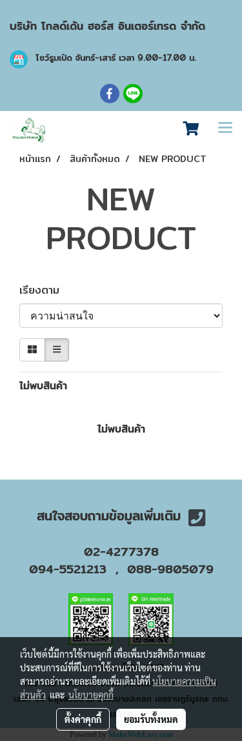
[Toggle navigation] (225, 129)
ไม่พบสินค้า (43, 386)
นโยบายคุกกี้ (91, 694)
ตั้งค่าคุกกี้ (83, 719)
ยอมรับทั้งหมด (151, 719)
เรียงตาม (45, 290)
